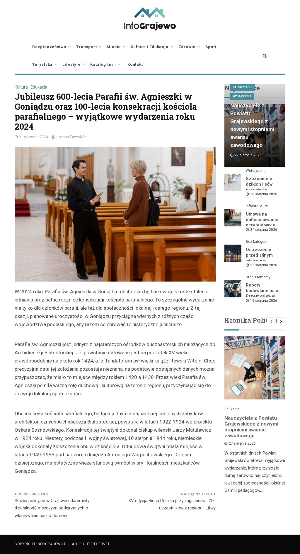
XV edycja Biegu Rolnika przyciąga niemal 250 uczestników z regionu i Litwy (172, 504)
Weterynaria (255, 171)
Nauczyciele (243, 87)
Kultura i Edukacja (149, 47)
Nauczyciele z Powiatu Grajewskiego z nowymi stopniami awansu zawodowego (251, 426)
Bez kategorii (256, 242)
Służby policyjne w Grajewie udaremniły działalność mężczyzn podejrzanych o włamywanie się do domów (52, 508)
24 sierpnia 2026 (263, 230)
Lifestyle (71, 64)
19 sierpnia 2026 (263, 301)
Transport (86, 47)
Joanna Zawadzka (72, 137)
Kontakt (135, 64)
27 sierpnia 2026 (242, 443)
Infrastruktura (257, 206)
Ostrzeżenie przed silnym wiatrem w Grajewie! (259, 258)
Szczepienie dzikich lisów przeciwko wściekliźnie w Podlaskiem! (261, 190)
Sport (211, 47)
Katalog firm (103, 64)
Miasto (114, 47)
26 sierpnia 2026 (263, 194)
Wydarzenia (242, 96)
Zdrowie (187, 47)
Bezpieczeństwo (49, 47)
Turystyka (42, 64)
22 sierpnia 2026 (263, 265)
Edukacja (231, 409)
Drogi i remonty (258, 277)
